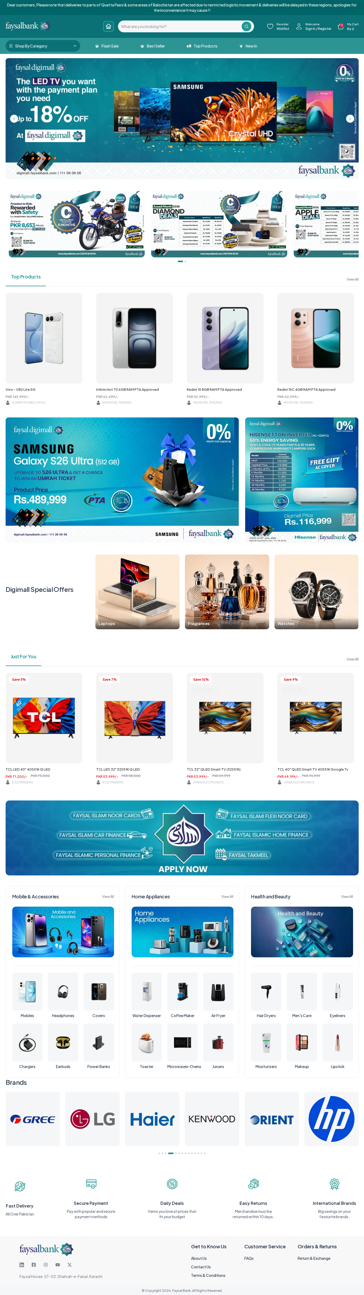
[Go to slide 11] (195, 1153)
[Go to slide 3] (166, 1153)
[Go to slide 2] (162, 1153)
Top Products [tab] (26, 276)
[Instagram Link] (45, 1264)
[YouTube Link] (57, 1264)
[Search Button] (246, 26)
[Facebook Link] (33, 1264)
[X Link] (69, 1265)
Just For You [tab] (23, 656)
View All (353, 279)
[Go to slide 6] (179, 1153)
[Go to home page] (108, 26)
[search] (180, 26)
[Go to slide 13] (201, 1153)
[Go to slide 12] (198, 1153)
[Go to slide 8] (185, 1153)
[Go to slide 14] (204, 1153)
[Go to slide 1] (159, 1153)
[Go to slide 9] (188, 1153)
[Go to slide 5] (174, 1153)
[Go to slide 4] (169, 1153)
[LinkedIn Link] (21, 1264)
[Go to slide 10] (192, 1153)
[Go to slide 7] (182, 1153)
